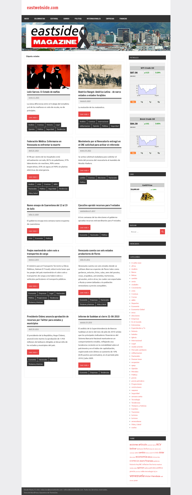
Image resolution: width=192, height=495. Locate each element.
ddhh (56, 184)
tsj (154, 471)
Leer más (32, 117)
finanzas (149, 460)
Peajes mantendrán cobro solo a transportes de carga (43, 252)
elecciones (102, 178)
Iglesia (133, 337)
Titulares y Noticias (35, 302)
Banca (133, 272)
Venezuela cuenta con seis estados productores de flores (95, 252)
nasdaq (132, 468)
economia (141, 456)
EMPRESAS (110, 18)
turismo (134, 415)
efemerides (156, 457)
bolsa (146, 448)
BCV (158, 444)
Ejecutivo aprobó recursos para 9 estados (99, 205)
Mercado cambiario (138, 350)
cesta (133, 281)
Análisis (31, 125)
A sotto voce (136, 263)
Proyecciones (42, 298)
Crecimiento (136, 287)
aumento (149, 445)
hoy (137, 464)
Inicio (26, 18)
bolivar (133, 448)
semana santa (136, 396)
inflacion (145, 464)
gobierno (157, 461)
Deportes (135, 303)
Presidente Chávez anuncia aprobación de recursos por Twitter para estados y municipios (48, 320)
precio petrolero (137, 381)
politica (159, 467)
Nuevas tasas (136, 359)
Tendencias (61, 129)
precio (133, 378)
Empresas (42, 293)
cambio (82, 178)
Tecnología (135, 399)
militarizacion (85, 126)
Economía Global (138, 309)
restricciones (136, 387)
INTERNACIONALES (94, 18)
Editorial (54, 18)
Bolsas (133, 275)
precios (138, 471)
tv (156, 471)
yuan (136, 480)
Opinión (31, 129)
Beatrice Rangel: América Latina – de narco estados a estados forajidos (99, 93)
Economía (39, 238)
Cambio (66, 18)
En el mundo (136, 322)
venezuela (137, 476)
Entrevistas (135, 325)
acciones (134, 444)
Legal (58, 125)
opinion (140, 467)
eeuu (133, 312)
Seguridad (50, 129)
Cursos (134, 297)
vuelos (134, 427)
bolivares (140, 449)
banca (154, 445)
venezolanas (136, 421)
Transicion (135, 412)
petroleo (152, 468)
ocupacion (135, 362)
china (147, 453)
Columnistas (39, 18)
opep (133, 365)
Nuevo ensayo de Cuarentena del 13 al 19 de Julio (47, 207)
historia (50, 125)
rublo (142, 471)
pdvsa (147, 468)
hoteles (134, 334)
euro (142, 460)
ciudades (134, 284)
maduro (159, 464)
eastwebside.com (42, 7)
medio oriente (137, 347)
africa (133, 266)
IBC (140, 464)
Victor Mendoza (152, 476)
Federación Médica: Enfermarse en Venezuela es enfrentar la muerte (44, 143)
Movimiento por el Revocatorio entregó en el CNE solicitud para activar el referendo (99, 143)
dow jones (132, 457)
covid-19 (151, 453)
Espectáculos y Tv (138, 328)
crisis (39, 184)
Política (40, 129)
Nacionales (32, 189)
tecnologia (149, 471)
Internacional (103, 121)
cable (136, 453)
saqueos (134, 390)
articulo (143, 444)
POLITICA (78, 18)
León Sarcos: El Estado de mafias (43, 92)
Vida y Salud (33, 193)
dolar (161, 452)
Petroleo (134, 371)
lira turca (152, 464)
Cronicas (40, 125)
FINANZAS (123, 18)
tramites (134, 409)
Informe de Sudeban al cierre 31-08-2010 (98, 316)
